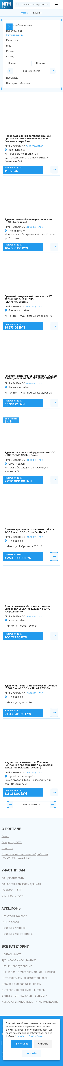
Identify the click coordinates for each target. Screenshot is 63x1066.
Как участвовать (13, 877)
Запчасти (41, 995)
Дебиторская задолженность (21, 983)
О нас (5, 836)
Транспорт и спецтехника (19, 960)
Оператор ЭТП (12, 842)
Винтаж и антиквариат (17, 995)
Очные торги (10, 922)
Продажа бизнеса (13, 927)
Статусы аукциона (14, 35)
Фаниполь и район (18, 310)
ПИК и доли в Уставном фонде (22, 971)
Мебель (39, 989)
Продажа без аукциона (17, 933)
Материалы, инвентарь (17, 1001)
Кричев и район (17, 230)
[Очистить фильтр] (9, 26)
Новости (7, 848)
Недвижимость (12, 954)
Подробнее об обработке (29, 1036)
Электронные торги (15, 916)
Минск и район (16, 540)
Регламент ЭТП (12, 889)
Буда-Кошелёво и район (22, 776)
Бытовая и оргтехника (16, 989)
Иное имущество (47, 1001)
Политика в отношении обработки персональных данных (25, 855)
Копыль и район (17, 149)
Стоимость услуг (13, 895)
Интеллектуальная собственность (24, 977)
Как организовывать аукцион (21, 883)
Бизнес (50, 971)
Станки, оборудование (17, 966)
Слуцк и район (16, 463)
